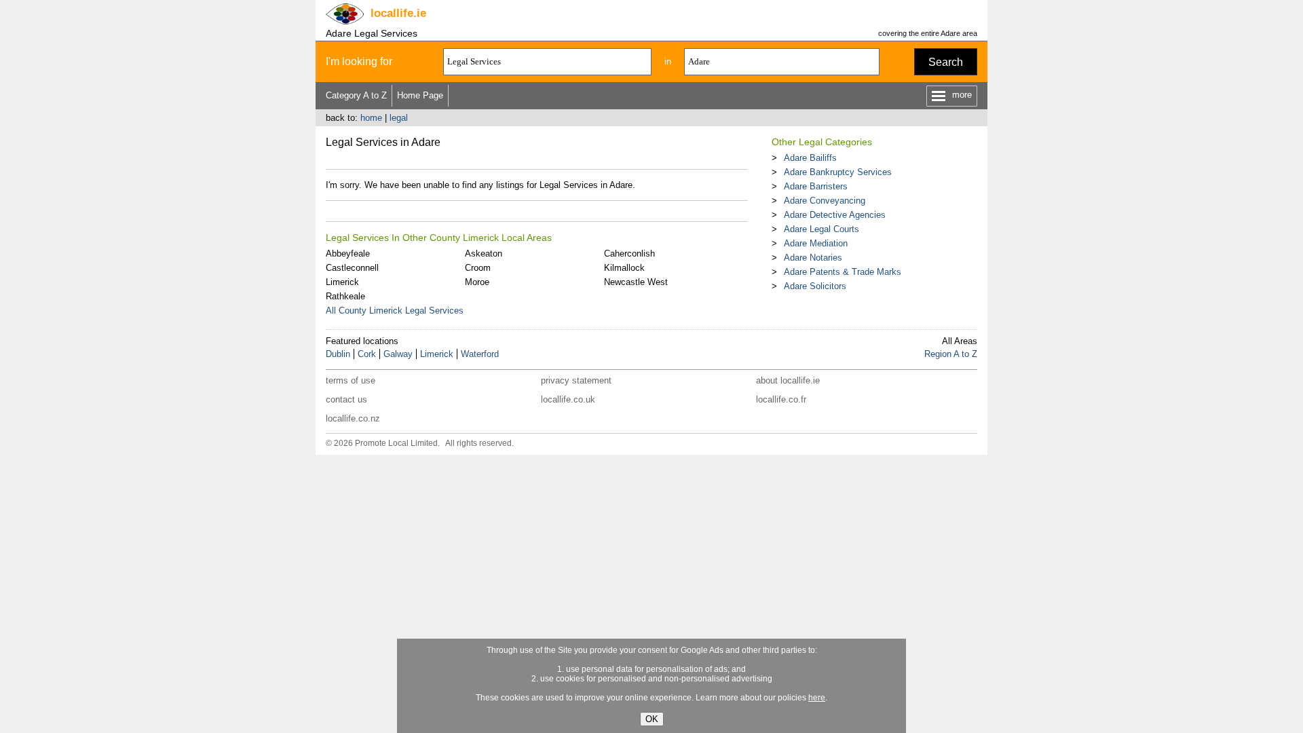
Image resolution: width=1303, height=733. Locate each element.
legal (399, 118)
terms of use (350, 380)
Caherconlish (629, 253)
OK (651, 719)
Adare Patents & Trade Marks (842, 272)
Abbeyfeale (348, 253)
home (371, 118)
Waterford (480, 354)
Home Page (420, 95)
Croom (478, 268)
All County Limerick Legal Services (395, 310)
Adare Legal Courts (821, 229)
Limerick (342, 282)
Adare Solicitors (815, 286)
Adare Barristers (816, 186)
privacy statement (576, 380)
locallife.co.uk (568, 399)
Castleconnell (352, 268)
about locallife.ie (788, 380)
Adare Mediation (816, 243)
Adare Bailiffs (810, 158)
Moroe (477, 282)
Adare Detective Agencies (835, 215)
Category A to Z (356, 95)
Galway (398, 354)
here (816, 697)
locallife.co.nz (353, 418)
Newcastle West (636, 282)
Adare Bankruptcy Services (838, 172)
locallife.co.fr (781, 399)
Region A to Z (950, 354)
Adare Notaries (813, 257)
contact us (346, 399)
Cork (367, 354)
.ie (398, 13)
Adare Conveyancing (824, 200)
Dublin (338, 354)
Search (945, 62)
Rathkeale (345, 296)
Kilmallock (624, 268)
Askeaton (483, 253)
